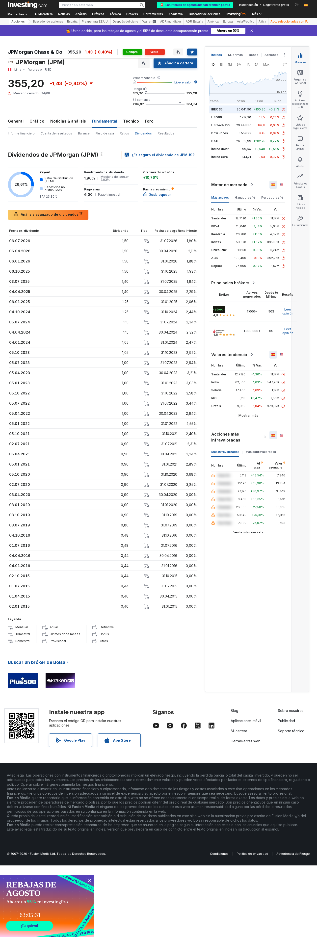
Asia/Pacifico (245, 21)
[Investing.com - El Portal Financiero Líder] (27, 4)
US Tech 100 (220, 125)
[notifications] (297, 4)
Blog (234, 710)
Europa (228, 21)
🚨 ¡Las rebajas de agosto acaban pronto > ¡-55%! (195, 5)
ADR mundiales (171, 21)
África (262, 21)
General (16, 121)
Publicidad (286, 721)
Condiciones (219, 854)
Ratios (124, 133)
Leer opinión (287, 311)
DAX (214, 141)
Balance (84, 133)
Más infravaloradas (225, 452)
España (72, 21)
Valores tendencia (229, 354)
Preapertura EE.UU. (95, 21)
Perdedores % (272, 197)
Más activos (220, 197)
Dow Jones (219, 133)
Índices (216, 55)
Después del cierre (125, 21)
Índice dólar (220, 149)
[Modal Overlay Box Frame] (47, 906)
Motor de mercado (229, 184)
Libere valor (183, 82)
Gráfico (36, 121)
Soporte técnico (291, 731)
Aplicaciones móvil (246, 721)
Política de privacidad (252, 854)
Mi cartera (239, 731)
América (213, 21)
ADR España (194, 21)
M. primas (235, 55)
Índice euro (219, 157)
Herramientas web (246, 741)
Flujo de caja (105, 133)
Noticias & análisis (68, 121)
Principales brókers (230, 282)
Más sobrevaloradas (260, 452)
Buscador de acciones (204, 14)
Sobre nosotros (290, 710)
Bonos (253, 55)
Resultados (166, 133)
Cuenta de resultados (56, 133)
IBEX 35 (216, 109)
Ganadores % (245, 197)
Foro (149, 121)
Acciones (18, 21)
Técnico (131, 121)
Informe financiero (21, 133)
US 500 (216, 117)
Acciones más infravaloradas (225, 437)
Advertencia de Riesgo (293, 854)
